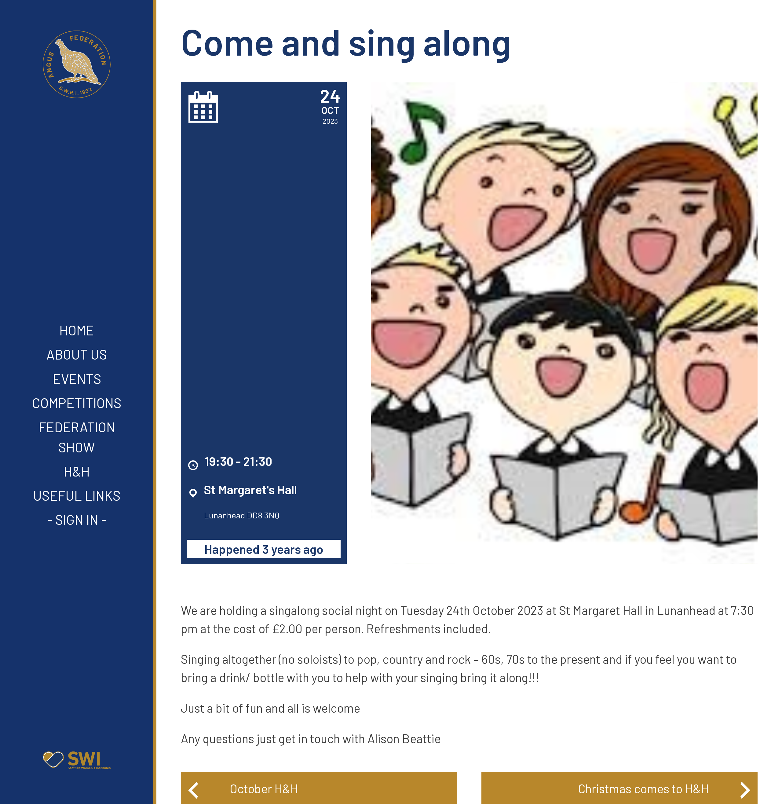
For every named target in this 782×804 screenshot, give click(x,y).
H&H (77, 471)
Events (77, 379)
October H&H (264, 788)
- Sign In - (77, 519)
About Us (76, 354)
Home (76, 330)
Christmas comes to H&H (643, 788)
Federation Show (76, 437)
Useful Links (76, 495)
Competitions (76, 403)
